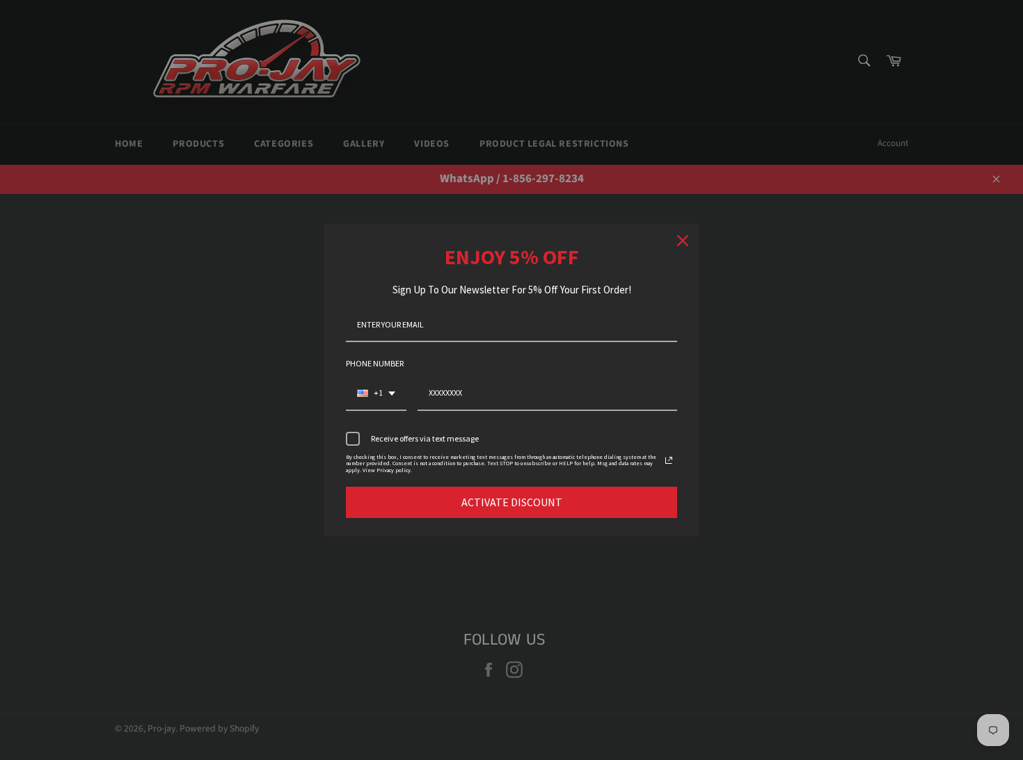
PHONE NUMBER (375, 363)
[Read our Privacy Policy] (668, 460)
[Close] (682, 240)
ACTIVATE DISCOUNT (511, 502)
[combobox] (376, 393)
